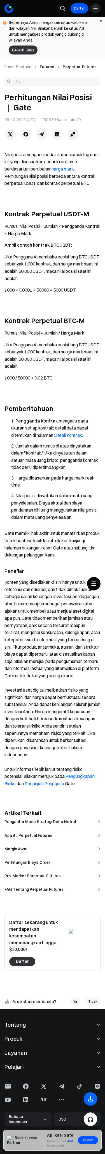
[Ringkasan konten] (94, 583)
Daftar (79, 8)
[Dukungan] (90, 1119)
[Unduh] (90, 1099)
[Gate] (8, 8)
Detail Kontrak (68, 435)
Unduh (88, 1140)
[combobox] (52, 81)
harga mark (63, 169)
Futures (47, 66)
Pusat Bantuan (17, 66)
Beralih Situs (23, 50)
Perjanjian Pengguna (44, 783)
